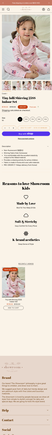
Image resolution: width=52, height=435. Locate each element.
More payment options (26, 139)
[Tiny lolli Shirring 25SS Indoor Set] (13, 282)
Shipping (6, 110)
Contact (7, 420)
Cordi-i (4, 93)
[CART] (48, 9)
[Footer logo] (12, 367)
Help (5, 410)
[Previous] (3, 3)
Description (6, 146)
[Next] (49, 3)
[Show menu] (3, 9)
